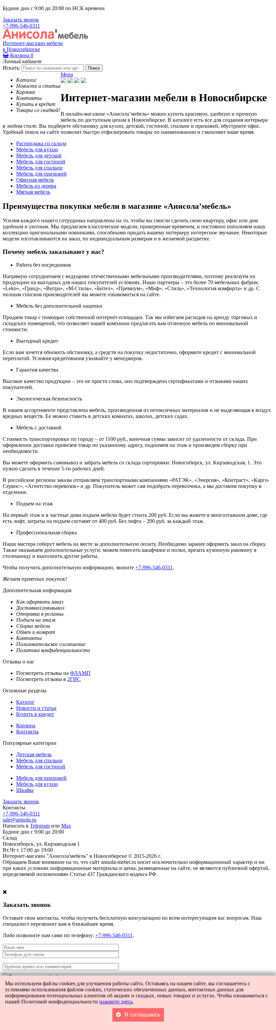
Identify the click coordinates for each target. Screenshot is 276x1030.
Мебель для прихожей (41, 778)
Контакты (27, 731)
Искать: (11, 68)
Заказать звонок (21, 20)
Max (66, 826)
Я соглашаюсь (142, 1015)
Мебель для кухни (37, 784)
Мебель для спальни (39, 760)
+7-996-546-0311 (21, 26)
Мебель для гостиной (40, 766)
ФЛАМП (80, 673)
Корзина (21, 55)
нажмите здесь (116, 1001)
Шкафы (25, 790)
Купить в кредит (35, 714)
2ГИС (74, 679)
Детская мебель (33, 754)
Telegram (40, 826)
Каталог (25, 702)
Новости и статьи (36, 708)
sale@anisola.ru (19, 820)
